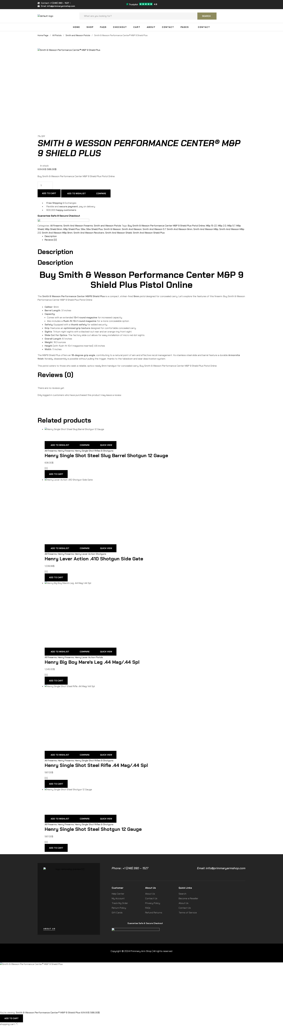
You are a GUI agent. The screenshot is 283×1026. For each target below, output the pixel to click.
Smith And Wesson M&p (205, 229)
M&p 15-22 (211, 225)
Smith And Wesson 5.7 (154, 229)
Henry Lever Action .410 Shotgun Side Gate (94, 559)
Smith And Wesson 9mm (179, 229)
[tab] (145, 236)
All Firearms (56, 225)
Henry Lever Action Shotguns (90, 553)
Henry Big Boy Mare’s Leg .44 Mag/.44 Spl (92, 662)
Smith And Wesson (132, 229)
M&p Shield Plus (71, 229)
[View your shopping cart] (244, 15)
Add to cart (49, 193)
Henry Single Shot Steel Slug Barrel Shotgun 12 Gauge (106, 455)
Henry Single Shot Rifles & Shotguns (94, 450)
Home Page (43, 35)
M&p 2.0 (222, 225)
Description (51, 236)
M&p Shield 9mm (53, 229)
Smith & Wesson (112, 229)
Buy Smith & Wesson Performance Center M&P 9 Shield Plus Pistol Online (166, 225)
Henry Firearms (66, 450)
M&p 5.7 (231, 225)
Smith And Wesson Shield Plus (149, 232)
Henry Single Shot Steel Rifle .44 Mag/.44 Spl (96, 765)
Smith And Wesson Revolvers (89, 232)
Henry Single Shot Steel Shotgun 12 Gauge (93, 829)
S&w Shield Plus (94, 229)
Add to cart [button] (56, 474)
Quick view (106, 445)
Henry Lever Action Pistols (89, 657)
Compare (101, 193)
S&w (83, 229)
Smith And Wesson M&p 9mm (57, 232)
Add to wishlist (76, 193)
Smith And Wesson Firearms (78, 225)
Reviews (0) (51, 239)
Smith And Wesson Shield (118, 232)
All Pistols (57, 35)
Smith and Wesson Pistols (78, 35)
